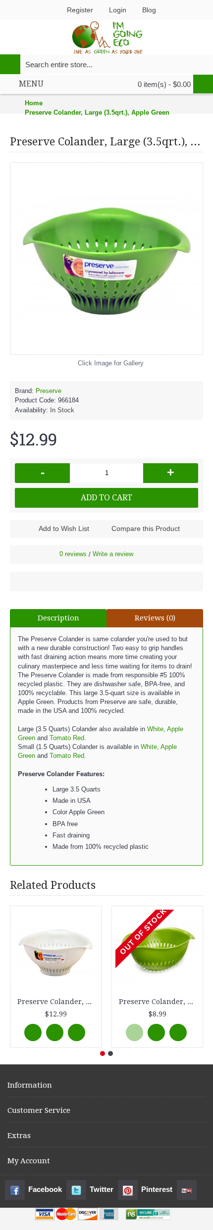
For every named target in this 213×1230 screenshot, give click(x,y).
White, (156, 729)
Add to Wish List (64, 528)
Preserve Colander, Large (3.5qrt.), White (57, 1002)
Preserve (48, 391)
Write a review (113, 554)
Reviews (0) (155, 618)
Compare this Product (145, 528)
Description (58, 618)
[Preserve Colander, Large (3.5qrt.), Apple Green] (106, 258)
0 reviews (73, 554)
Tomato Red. (67, 738)
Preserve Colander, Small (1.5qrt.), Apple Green (159, 1002)
